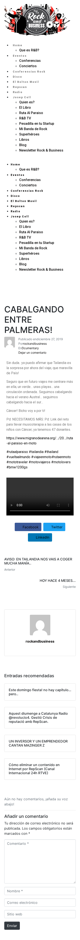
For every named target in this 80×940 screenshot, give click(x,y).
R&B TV (25, 118)
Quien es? (27, 102)
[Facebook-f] (40, 293)
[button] (40, 159)
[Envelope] (13, 283)
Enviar (12, 926)
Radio (18, 92)
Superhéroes (29, 134)
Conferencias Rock (29, 71)
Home (17, 45)
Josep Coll (22, 97)
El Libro (25, 107)
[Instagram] (67, 283)
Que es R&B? (29, 50)
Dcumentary (30, 348)
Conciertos (28, 66)
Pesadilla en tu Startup (36, 124)
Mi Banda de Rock (33, 129)
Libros (24, 140)
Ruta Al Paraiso (31, 113)
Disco (17, 76)
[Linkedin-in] (40, 283)
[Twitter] (67, 293)
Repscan (20, 87)
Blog (22, 145)
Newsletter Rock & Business (41, 150)
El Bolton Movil (26, 81)
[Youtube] (13, 293)
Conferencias (30, 61)
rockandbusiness (35, 343)
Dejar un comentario (32, 352)
